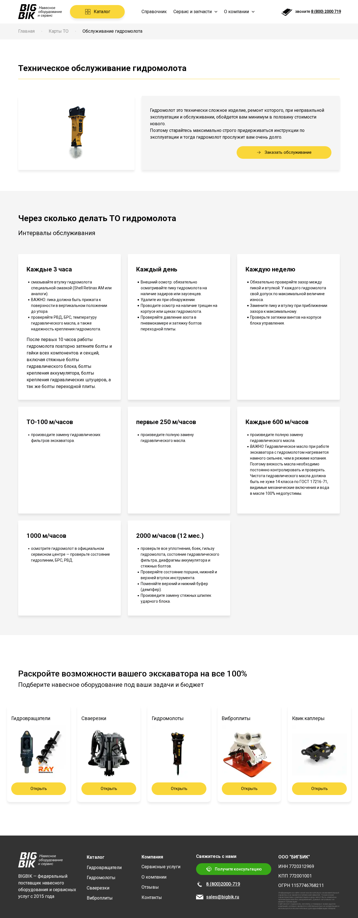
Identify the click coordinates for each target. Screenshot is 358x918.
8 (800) (213, 884)
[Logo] (40, 11)
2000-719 (230, 884)
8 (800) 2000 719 (326, 11)
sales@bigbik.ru (222, 897)
